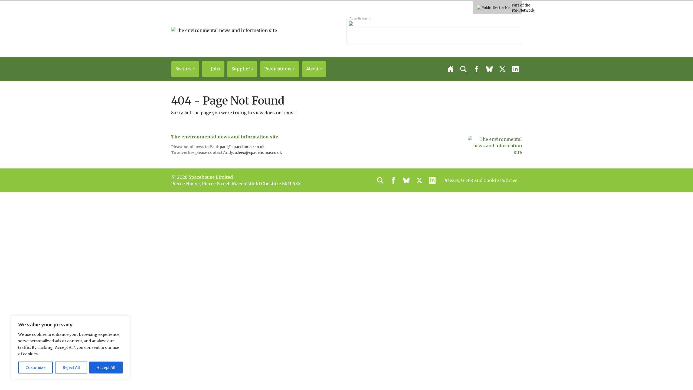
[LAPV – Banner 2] (434, 31)
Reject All (71, 367)
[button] (185, 69)
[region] (70, 347)
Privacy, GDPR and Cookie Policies (480, 180)
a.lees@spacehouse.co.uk (259, 152)
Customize (35, 367)
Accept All (106, 367)
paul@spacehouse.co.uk (243, 146)
